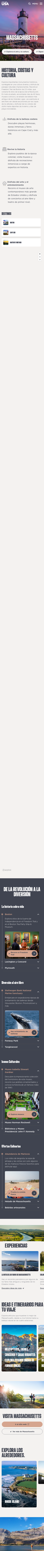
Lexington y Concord (15, 961)
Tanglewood (11, 1047)
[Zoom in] (39, 253)
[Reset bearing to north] (39, 259)
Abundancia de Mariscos (17, 1154)
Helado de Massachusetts (18, 1201)
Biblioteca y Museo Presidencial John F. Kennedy (20, 1130)
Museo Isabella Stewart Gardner (17, 1071)
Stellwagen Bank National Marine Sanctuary (18, 992)
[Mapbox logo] (6, 870)
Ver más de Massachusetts (23, 1431)
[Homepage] (5, 4)
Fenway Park (11, 1040)
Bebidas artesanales (15, 1207)
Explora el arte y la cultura (17, 52)
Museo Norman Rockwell (17, 1122)
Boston (8, 914)
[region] (22, 561)
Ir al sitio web (21, 1424)
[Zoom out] (39, 256)
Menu (35, 3)
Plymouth (10, 968)
